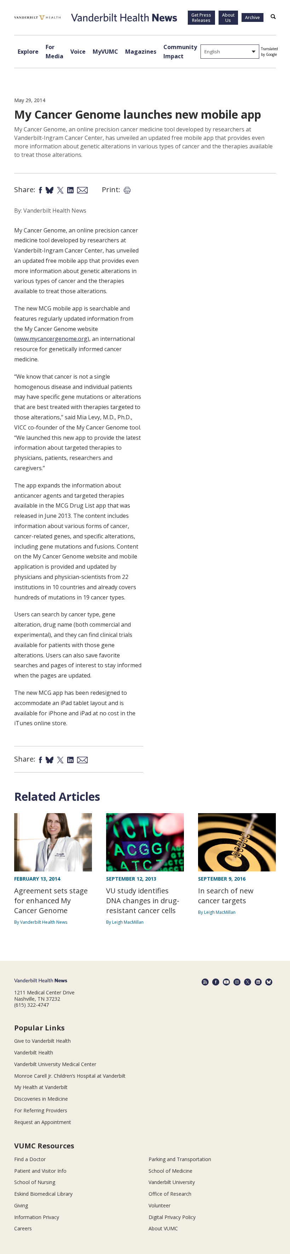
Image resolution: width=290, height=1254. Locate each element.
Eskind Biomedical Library (43, 1193)
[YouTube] (226, 982)
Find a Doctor (30, 1159)
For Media (54, 51)
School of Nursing (34, 1182)
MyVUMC (105, 51)
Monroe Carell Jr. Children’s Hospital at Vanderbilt (70, 1075)
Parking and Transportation (180, 1159)
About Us (228, 17)
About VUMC (163, 1228)
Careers (23, 1228)
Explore (28, 51)
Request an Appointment (42, 1122)
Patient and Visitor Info (40, 1170)
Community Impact (180, 51)
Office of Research (170, 1193)
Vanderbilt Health (33, 1052)
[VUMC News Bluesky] (268, 982)
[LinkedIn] (258, 982)
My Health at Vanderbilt (41, 1087)
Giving (21, 1205)
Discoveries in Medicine (41, 1098)
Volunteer (159, 1205)
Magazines (140, 51)
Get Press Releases (201, 17)
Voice (78, 51)
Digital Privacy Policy (172, 1217)
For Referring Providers (40, 1110)
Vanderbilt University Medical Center (55, 1064)
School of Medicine (170, 1170)
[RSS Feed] (205, 982)
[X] (247, 982)
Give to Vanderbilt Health (42, 1040)
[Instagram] (236, 982)
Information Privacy (36, 1217)
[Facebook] (215, 982)
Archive (252, 17)
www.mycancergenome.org (51, 339)
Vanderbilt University (172, 1182)
